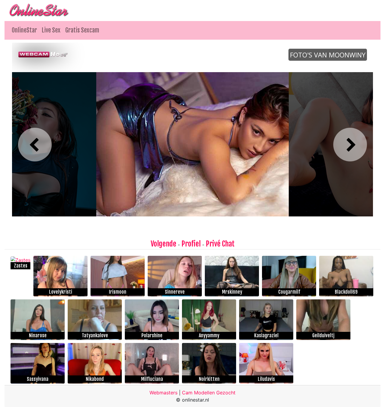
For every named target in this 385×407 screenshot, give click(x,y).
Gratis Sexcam (82, 30)
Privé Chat (220, 243)
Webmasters (163, 393)
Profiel (191, 243)
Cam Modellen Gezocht (209, 393)
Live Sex (51, 30)
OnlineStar (24, 30)
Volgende (163, 243)
